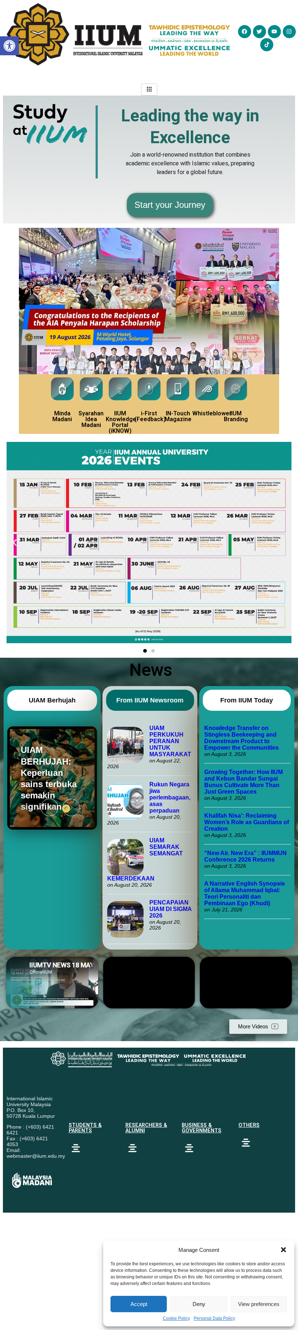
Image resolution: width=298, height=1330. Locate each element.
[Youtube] (274, 31)
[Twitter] (259, 31)
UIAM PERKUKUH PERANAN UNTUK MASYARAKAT (170, 741)
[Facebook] (244, 31)
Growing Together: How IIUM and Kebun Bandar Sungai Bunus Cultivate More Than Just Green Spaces (243, 782)
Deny (199, 1304)
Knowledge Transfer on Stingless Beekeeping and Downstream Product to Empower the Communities (242, 738)
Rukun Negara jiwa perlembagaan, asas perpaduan (169, 797)
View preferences (258, 1304)
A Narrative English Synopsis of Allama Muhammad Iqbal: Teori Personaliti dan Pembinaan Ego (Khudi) (244, 893)
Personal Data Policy (214, 1318)
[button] (283, 1249)
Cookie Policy (176, 1318)
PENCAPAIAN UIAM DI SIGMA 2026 (170, 909)
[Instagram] (289, 31)
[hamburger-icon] (149, 90)
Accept (138, 1304)
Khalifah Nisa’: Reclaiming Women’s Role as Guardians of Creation (246, 822)
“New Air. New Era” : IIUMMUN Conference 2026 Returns (245, 856)
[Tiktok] (266, 44)
